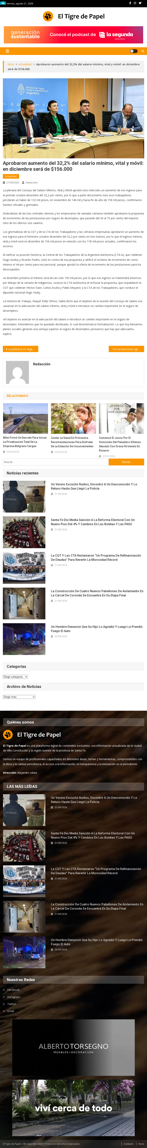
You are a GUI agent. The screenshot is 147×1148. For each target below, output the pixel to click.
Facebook (13, 990)
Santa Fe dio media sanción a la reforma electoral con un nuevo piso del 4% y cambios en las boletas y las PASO (93, 522)
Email (10, 1011)
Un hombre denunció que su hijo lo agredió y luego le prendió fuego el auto (97, 629)
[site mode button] (134, 51)
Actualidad (11, 176)
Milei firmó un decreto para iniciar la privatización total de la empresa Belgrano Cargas (25, 442)
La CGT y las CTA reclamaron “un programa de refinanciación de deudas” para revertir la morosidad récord (96, 558)
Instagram (13, 997)
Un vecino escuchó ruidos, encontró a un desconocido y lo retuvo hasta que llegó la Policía (94, 486)
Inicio (141, 1144)
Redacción (32, 182)
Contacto (129, 1144)
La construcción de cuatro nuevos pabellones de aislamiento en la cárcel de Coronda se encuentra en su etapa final (97, 593)
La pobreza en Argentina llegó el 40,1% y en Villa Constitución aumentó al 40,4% (23, 349)
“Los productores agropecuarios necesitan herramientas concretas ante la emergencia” (128, 349)
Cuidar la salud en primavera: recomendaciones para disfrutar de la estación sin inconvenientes (72, 442)
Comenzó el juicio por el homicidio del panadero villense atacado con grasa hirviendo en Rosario (120, 444)
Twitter (11, 1004)
